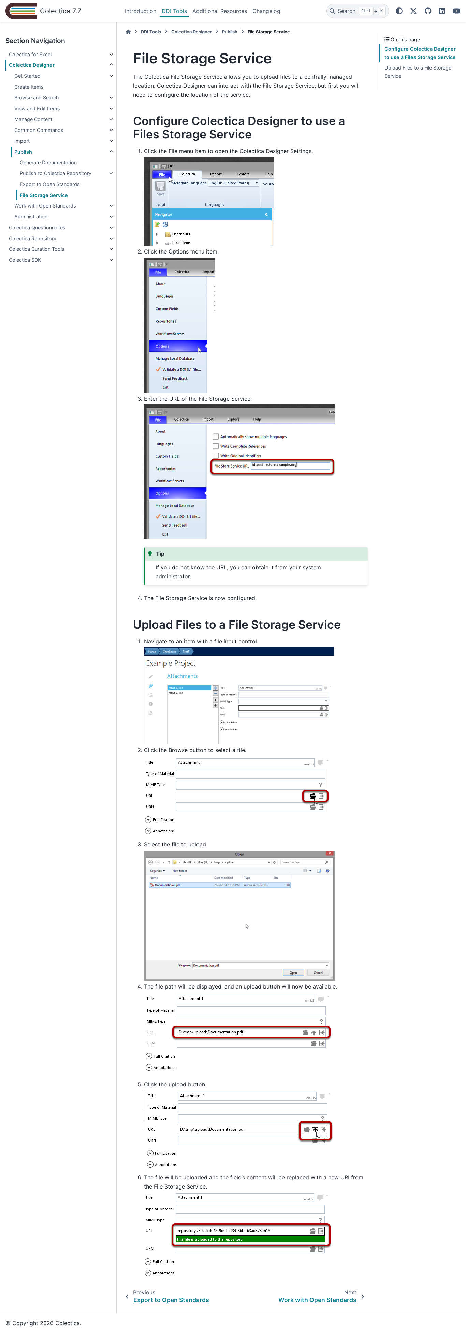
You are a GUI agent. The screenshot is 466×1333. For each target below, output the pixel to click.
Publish (23, 152)
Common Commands (38, 130)
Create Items (29, 87)
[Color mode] (399, 11)
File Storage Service (44, 195)
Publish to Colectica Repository (55, 173)
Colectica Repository (32, 238)
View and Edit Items (37, 108)
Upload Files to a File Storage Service (417, 72)
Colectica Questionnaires (37, 227)
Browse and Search (36, 98)
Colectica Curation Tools (36, 249)
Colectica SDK (25, 260)
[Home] (128, 31)
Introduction (140, 10)
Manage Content (33, 119)
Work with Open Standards (45, 206)
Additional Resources (219, 10)
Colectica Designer (32, 65)
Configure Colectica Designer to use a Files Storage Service (420, 53)
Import (22, 141)
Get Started (27, 76)
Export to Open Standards (50, 184)
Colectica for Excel (30, 54)
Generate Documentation (48, 162)
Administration (30, 216)
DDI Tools (174, 10)
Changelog (266, 10)
